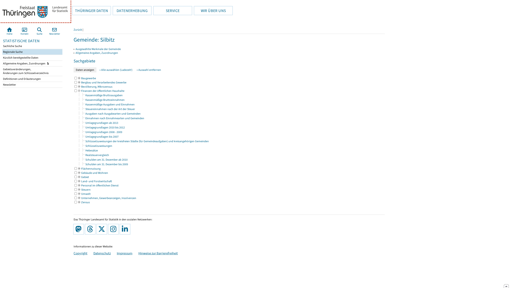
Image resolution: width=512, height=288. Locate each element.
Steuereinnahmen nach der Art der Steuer (110, 109)
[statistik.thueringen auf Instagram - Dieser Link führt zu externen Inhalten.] (114, 229)
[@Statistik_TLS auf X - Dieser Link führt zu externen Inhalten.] (102, 229)
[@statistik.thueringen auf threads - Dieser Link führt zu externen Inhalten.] (91, 229)
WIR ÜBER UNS (210, 10)
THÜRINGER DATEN (90, 10)
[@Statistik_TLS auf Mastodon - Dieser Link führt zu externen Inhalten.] (79, 229)
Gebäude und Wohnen (93, 173)
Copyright (80, 253)
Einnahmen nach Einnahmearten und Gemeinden (114, 118)
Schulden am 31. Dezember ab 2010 (106, 160)
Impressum (124, 253)
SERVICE (166, 10)
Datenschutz (102, 253)
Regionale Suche (12, 52)
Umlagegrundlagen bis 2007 (102, 137)
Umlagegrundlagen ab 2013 (101, 123)
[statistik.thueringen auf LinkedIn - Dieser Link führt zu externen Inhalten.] (126, 229)
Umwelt (84, 194)
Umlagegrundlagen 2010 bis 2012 (105, 127)
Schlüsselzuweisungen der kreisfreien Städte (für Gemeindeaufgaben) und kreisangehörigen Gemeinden (147, 141)
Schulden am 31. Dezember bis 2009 (106, 164)
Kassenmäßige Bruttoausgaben (104, 95)
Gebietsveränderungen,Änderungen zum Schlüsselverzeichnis (25, 71)
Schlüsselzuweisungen (98, 146)
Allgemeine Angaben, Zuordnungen (24, 63)
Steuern (84, 190)
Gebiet (83, 177)
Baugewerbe (87, 78)
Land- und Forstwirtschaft (95, 181)
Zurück (78, 30)
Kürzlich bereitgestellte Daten (20, 58)
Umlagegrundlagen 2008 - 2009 (103, 132)
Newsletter (9, 85)
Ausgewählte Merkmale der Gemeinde (98, 49)
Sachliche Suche (12, 46)
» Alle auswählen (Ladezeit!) (115, 70)
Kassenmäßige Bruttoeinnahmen (105, 100)
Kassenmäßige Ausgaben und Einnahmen (110, 104)
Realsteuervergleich (97, 155)
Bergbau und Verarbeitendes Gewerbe (102, 82)
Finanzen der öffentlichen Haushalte (101, 91)
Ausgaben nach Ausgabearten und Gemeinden (113, 114)
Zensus (84, 202)
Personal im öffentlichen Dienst (98, 185)
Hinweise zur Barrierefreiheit (158, 253)
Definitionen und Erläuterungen (21, 79)
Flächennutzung (89, 169)
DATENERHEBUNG (130, 10)
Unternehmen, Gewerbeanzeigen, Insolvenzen (107, 198)
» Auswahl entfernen (149, 70)
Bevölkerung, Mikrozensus (95, 87)
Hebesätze (91, 150)
